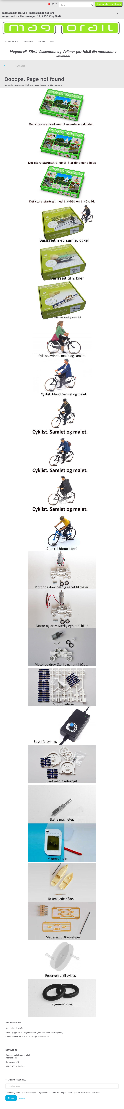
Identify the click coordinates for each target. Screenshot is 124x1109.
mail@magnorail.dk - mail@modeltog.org (28, 12)
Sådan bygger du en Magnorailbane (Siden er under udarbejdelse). (34, 1032)
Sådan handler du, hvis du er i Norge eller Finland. (27, 1036)
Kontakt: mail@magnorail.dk (17, 1055)
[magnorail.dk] (61, 27)
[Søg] (92, 4)
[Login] (109, 3)
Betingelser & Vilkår (14, 1028)
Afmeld (22, 1098)
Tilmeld (11, 1098)
